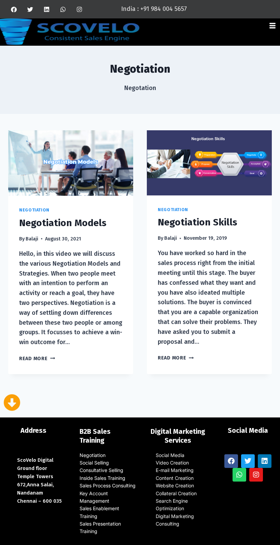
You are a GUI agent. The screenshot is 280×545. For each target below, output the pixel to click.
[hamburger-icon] (272, 26)
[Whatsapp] (63, 9)
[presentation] (70, 163)
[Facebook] (14, 9)
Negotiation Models (63, 223)
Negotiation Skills (197, 222)
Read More (37, 359)
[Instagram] (79, 9)
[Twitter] (30, 9)
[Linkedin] (47, 9)
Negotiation (34, 209)
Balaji (32, 239)
